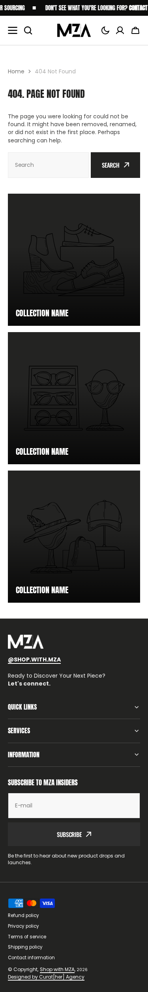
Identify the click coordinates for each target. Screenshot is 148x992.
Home (16, 71)
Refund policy (23, 915)
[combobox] (48, 165)
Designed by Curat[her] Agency (46, 976)
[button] (105, 30)
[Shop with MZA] (74, 30)
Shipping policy (25, 947)
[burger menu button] (12, 30)
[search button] (28, 30)
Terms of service (27, 937)
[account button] (120, 30)
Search (111, 165)
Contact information (31, 958)
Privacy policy (23, 926)
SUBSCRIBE (69, 834)
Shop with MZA (57, 969)
